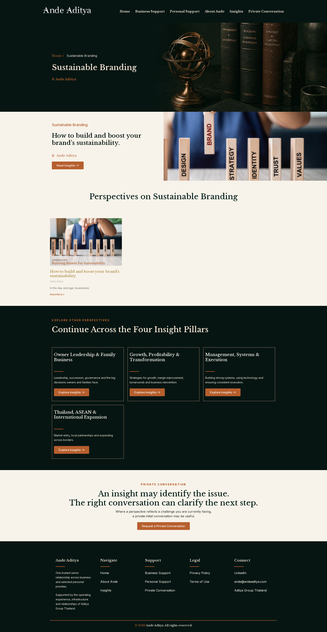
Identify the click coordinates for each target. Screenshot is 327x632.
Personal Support (184, 11)
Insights (236, 11)
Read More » (57, 294)
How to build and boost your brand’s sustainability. (84, 273)
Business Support (150, 11)
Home (125, 11)
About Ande (214, 11)
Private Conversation (266, 11)
